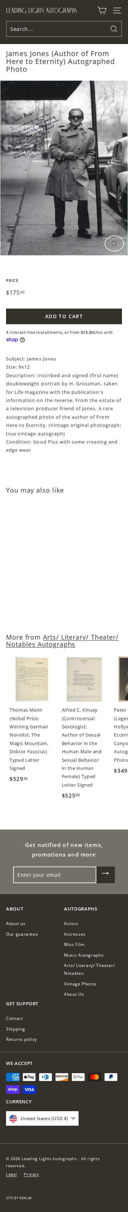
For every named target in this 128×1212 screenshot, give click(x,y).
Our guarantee (22, 934)
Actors (71, 923)
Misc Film (74, 944)
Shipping (15, 1029)
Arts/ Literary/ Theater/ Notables (89, 969)
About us (15, 923)
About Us (74, 994)
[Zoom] (114, 243)
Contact (14, 1018)
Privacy (31, 1174)
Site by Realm (18, 1198)
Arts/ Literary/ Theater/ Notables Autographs (62, 640)
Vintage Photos (80, 984)
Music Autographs (83, 955)
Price (12, 280)
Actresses (75, 934)
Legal (11, 1174)
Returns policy (21, 1039)
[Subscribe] (105, 874)
